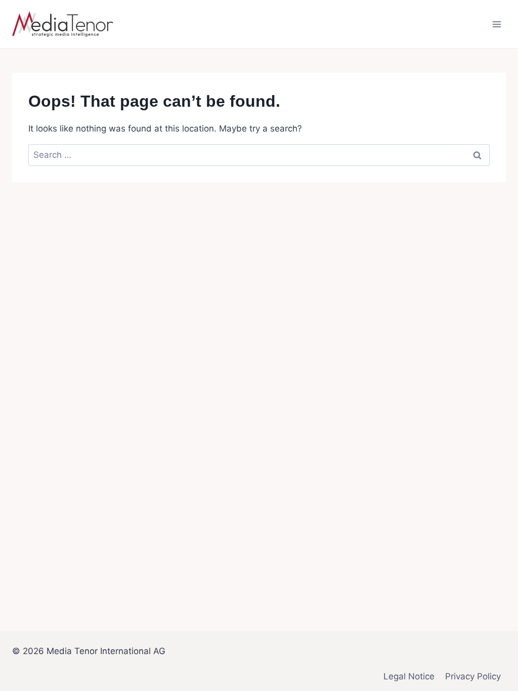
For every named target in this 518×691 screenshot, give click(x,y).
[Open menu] (496, 24)
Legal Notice (409, 676)
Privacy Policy (473, 676)
